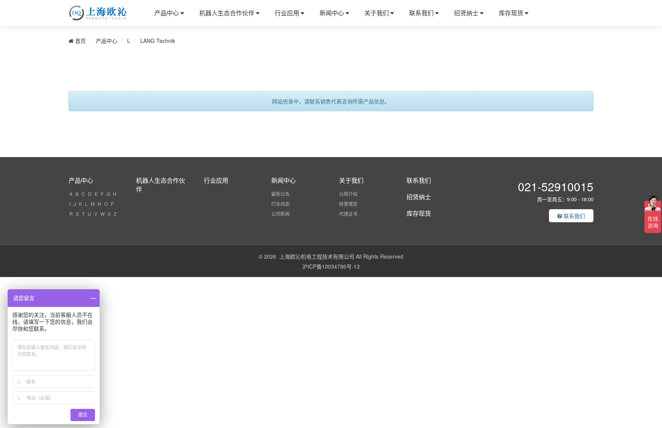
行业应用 (288, 12)
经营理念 (348, 203)
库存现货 (512, 12)
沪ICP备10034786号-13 (331, 266)
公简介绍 (348, 193)
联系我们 (422, 12)
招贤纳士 (467, 12)
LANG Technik (157, 40)
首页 (80, 40)
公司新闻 (280, 213)
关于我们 (377, 12)
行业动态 (280, 203)
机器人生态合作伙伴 (227, 12)
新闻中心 (333, 12)
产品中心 (167, 12)
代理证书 (348, 213)
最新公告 (280, 193)
